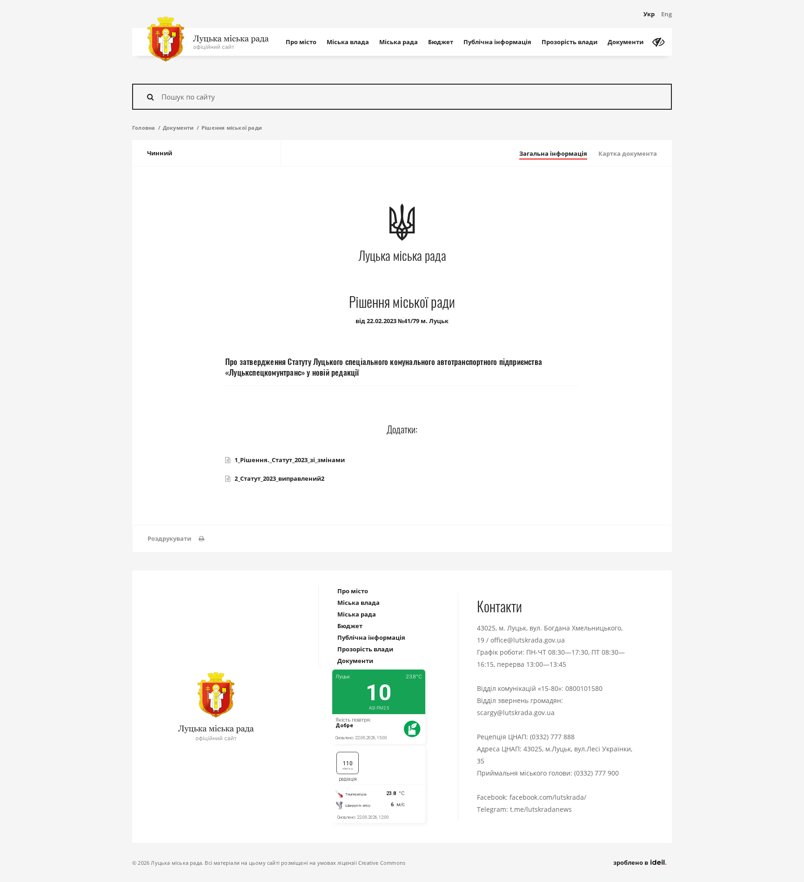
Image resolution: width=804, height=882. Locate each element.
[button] (176, 538)
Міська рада (398, 42)
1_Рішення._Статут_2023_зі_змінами (289, 460)
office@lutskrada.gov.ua (527, 640)
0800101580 (584, 688)
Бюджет (440, 42)
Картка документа (627, 153)
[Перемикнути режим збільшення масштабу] (658, 42)
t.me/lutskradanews (541, 809)
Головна (143, 127)
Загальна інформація (553, 153)
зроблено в (631, 862)
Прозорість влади (569, 42)
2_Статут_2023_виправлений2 (279, 478)
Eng (666, 14)
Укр (649, 14)
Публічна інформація (497, 42)
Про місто (301, 42)
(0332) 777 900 (596, 773)
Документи (625, 42)
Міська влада (348, 42)
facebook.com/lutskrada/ (547, 797)
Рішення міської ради (231, 127)
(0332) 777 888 (552, 736)
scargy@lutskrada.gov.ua (516, 712)
